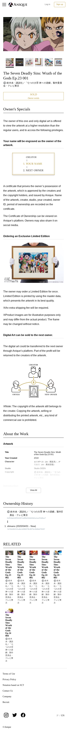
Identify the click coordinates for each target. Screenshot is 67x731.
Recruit (6, 702)
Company (7, 696)
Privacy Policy (9, 679)
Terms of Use (9, 674)
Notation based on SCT (13, 685)
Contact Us (8, 691)
